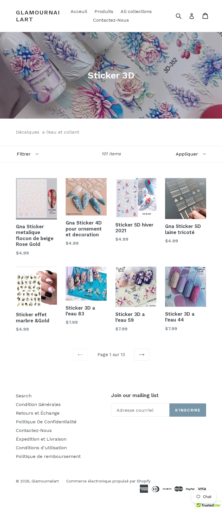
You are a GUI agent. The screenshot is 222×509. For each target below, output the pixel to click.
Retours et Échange (38, 413)
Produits (104, 11)
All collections (136, 11)
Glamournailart (38, 16)
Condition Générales (38, 404)
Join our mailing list (135, 395)
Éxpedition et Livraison (41, 439)
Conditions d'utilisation (41, 447)
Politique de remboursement (48, 456)
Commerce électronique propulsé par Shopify (108, 481)
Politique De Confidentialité (46, 421)
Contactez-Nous (111, 20)
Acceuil (79, 11)
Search (24, 395)
